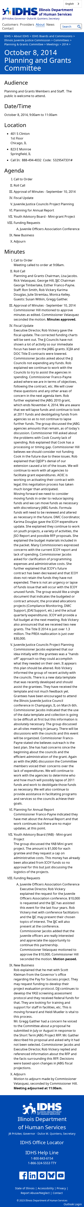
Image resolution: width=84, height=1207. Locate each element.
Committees (61, 40)
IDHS (7, 36)
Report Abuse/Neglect (35, 1193)
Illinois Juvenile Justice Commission (27, 40)
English (69, 3)
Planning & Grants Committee (23, 44)
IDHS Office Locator (42, 1142)
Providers (27, 24)
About (40, 24)
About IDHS (21, 36)
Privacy (61, 1188)
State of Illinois (25, 1188)
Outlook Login (73, 1204)
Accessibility (46, 1188)
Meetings (52, 44)
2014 (65, 44)
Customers (10, 24)
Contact (8, 28)
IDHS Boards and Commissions (52, 36)
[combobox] (72, 4)
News (50, 24)
